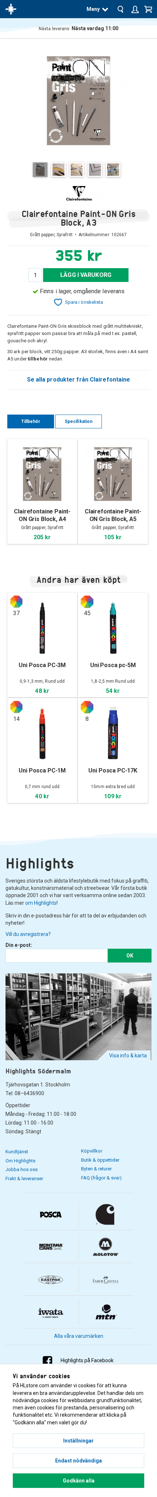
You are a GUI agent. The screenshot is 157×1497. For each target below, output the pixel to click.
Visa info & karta (128, 1055)
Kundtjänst (16, 1151)
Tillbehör (31, 421)
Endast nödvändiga (78, 1461)
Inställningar (78, 1441)
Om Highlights (20, 1160)
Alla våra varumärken (78, 1336)
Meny (93, 9)
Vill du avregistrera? (28, 934)
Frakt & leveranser (24, 1178)
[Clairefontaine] (78, 193)
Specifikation (78, 421)
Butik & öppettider (100, 1160)
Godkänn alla (79, 1481)
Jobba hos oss (21, 1169)
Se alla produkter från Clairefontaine (78, 379)
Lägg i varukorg (85, 274)
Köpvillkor (91, 1151)
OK (129, 956)
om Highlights (41, 903)
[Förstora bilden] (78, 100)
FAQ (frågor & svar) (101, 1178)
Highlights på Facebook (87, 1360)
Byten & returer (96, 1168)
